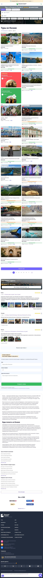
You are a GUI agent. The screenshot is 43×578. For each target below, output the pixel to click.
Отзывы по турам (18, 532)
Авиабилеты (3, 522)
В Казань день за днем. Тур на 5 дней (12, 294)
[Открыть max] (38, 566)
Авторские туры (16, 9)
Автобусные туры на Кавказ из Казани (8, 479)
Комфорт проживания (34, 18)
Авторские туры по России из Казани (8, 481)
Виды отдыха (4, 18)
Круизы (9, 9)
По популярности (4, 30)
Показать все (3, 462)
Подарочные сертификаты (6, 532)
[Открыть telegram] (5, 566)
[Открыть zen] (30, 566)
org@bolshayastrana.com (9, 553)
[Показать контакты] (41, 4)
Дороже (14, 30)
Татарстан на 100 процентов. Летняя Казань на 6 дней (16, 331)
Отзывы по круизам (18, 537)
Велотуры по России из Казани (6, 466)
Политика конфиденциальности (20, 570)
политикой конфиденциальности (13, 388)
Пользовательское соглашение (6, 570)
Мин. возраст (20, 18)
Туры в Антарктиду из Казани (6, 455)
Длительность (13, 18)
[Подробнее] (10, 545)
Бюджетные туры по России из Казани (8, 483)
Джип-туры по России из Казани (7, 470)
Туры (4, 9)
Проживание (26, 18)
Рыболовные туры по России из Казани (8, 473)
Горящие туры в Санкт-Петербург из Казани (9, 486)
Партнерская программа (5, 527)
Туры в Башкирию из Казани (6, 459)
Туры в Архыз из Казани (5, 457)
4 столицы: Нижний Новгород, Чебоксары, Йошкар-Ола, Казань (18, 315)
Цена (9, 18)
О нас (16, 522)
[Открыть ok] (21, 566)
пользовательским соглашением (24, 388)
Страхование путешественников (7, 537)
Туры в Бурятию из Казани (6, 460)
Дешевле (10, 30)
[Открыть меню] (2, 4)
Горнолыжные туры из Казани (6, 468)
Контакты (16, 527)
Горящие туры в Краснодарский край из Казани (10, 485)
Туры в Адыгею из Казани (5, 453)
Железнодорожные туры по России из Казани (9, 472)
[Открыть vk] (13, 566)
